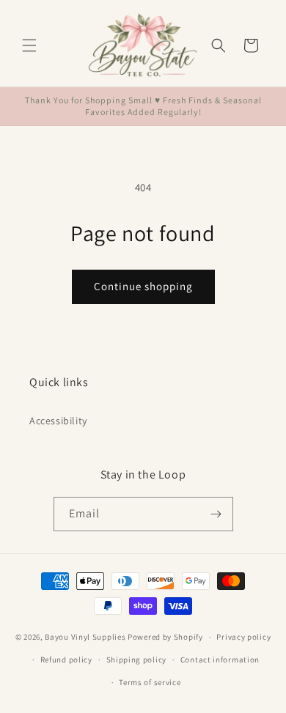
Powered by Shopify (165, 637)
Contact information (220, 659)
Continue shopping (143, 286)
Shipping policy (136, 659)
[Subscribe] (216, 514)
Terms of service (149, 682)
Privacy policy (243, 637)
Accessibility (58, 420)
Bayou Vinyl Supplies (85, 637)
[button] (29, 45)
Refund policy (66, 659)
